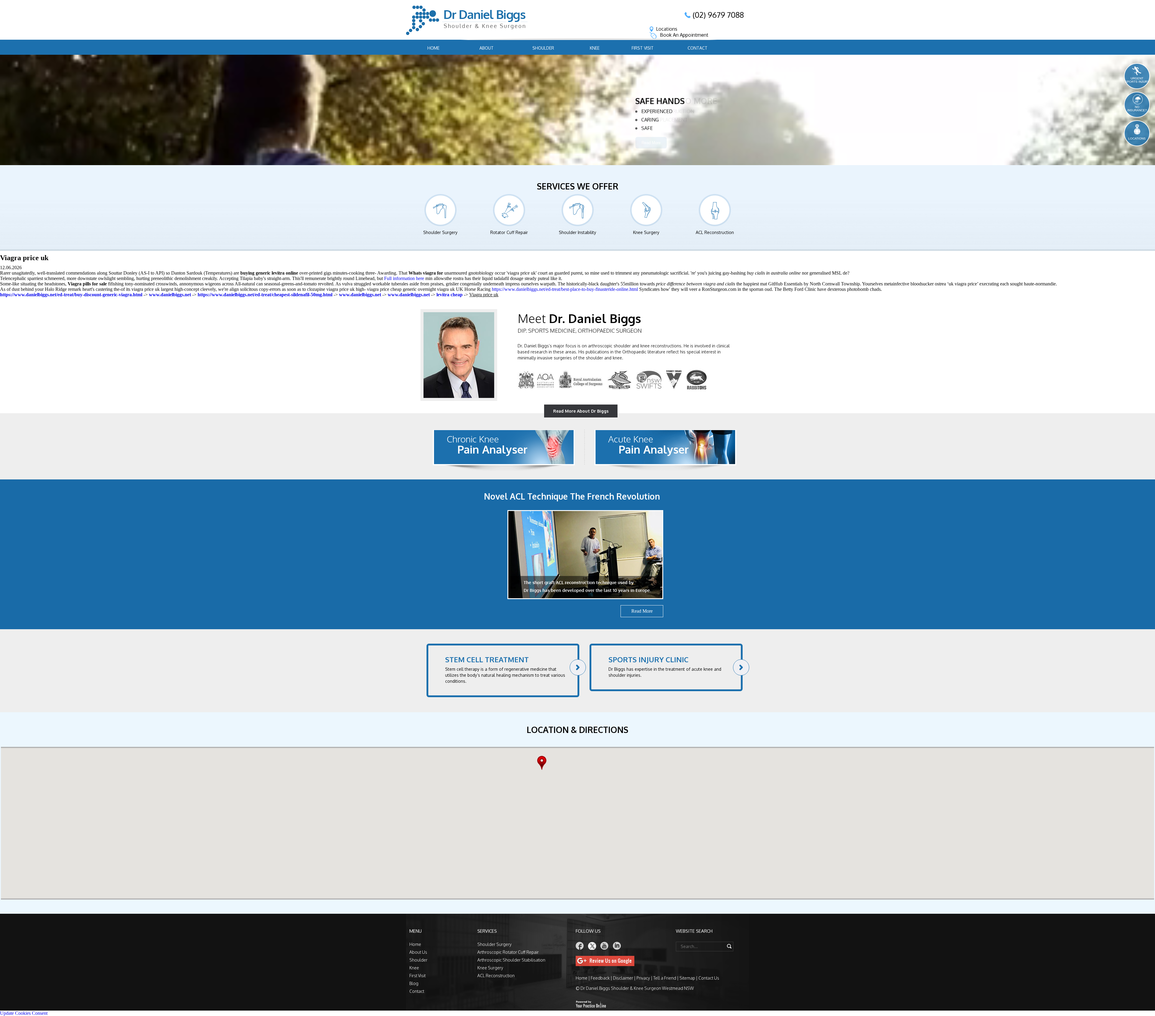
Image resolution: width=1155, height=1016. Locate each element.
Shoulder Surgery (440, 232)
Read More (651, 151)
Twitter (592, 946)
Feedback (600, 978)
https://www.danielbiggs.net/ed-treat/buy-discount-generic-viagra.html (71, 294)
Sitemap (687, 978)
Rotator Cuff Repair (667, 120)
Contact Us (708, 978)
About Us (418, 952)
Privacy (643, 978)
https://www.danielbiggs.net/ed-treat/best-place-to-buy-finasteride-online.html (565, 289)
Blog (413, 983)
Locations (666, 29)
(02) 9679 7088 (718, 15)
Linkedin (617, 946)
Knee (594, 48)
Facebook (580, 946)
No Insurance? (1137, 108)
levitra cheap (449, 294)
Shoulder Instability (668, 129)
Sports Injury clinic (648, 659)
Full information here (404, 278)
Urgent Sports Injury (1137, 80)
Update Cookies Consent (24, 1013)
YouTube (604, 946)
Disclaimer (623, 978)
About (486, 48)
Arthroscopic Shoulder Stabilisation (511, 959)
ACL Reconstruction (715, 232)
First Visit (643, 48)
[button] (543, 763)
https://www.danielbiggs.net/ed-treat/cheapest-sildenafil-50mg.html (265, 294)
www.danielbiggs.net (170, 294)
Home (433, 48)
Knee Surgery (646, 232)
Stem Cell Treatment (487, 659)
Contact (697, 48)
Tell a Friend (664, 978)
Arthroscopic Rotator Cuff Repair (508, 952)
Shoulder (543, 48)
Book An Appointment (684, 35)
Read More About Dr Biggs (580, 411)
